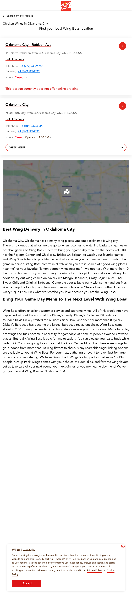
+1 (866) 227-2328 (29, 71)
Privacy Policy (94, 570)
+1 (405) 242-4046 (31, 126)
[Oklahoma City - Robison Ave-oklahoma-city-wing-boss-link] (122, 46)
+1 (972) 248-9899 (31, 66)
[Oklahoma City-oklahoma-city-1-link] (122, 106)
